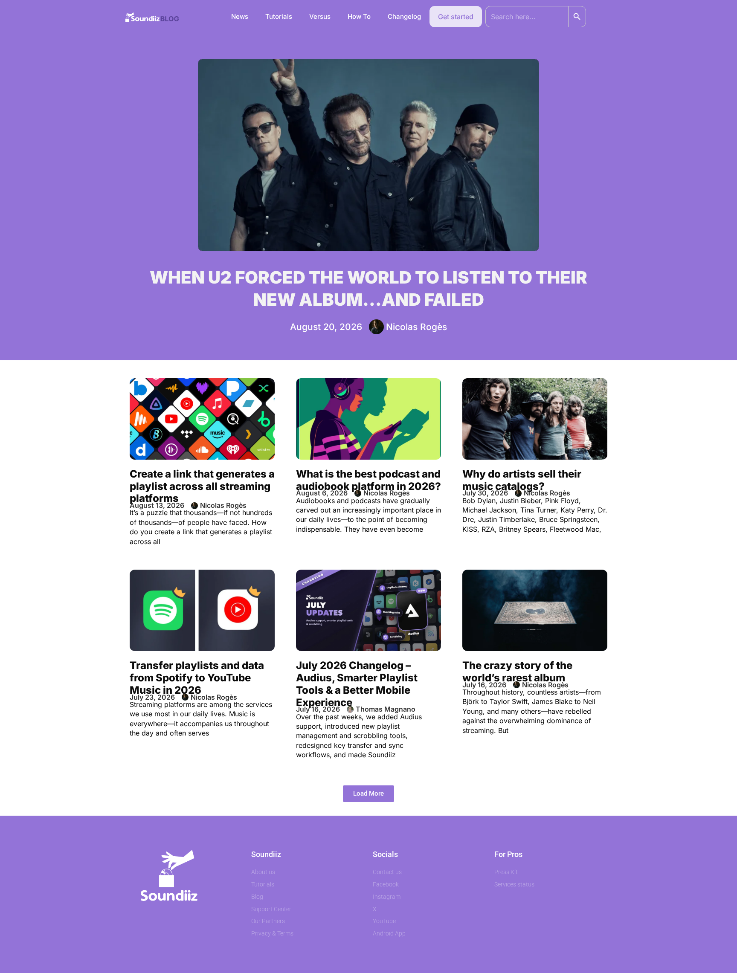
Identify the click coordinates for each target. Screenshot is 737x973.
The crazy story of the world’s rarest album (517, 671)
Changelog (404, 16)
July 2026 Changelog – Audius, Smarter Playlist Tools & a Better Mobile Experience (357, 683)
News (239, 16)
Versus (320, 16)
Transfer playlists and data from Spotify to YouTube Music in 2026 (197, 677)
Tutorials (278, 16)
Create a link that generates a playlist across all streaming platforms (202, 486)
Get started (455, 16)
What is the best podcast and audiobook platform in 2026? (368, 480)
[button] (368, 793)
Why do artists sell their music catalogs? (521, 480)
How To (359, 16)
